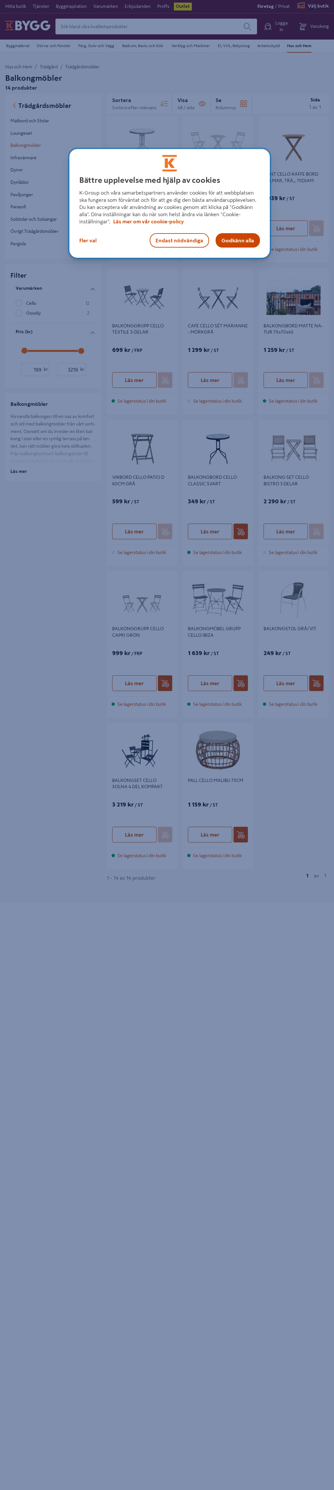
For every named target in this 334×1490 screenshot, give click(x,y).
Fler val (88, 240)
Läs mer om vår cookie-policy (148, 221)
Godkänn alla (237, 240)
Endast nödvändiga (179, 240)
